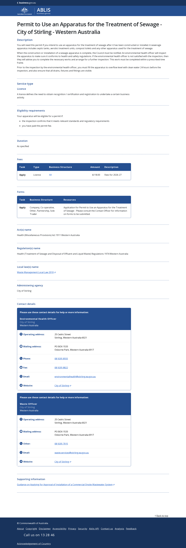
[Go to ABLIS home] (34, 11)
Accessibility (59, 528)
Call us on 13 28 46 (39, 535)
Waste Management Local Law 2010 (36, 272)
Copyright (31, 528)
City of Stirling (63, 385)
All (50, 174)
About (20, 528)
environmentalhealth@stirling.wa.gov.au (75, 376)
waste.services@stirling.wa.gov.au (72, 452)
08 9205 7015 (61, 443)
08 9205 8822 (61, 367)
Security (82, 528)
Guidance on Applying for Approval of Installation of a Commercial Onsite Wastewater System (66, 484)
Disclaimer (45, 528)
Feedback (131, 528)
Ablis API (94, 528)
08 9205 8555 (61, 358)
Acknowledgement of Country (34, 543)
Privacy (72, 528)
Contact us (107, 528)
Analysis (119, 528)
